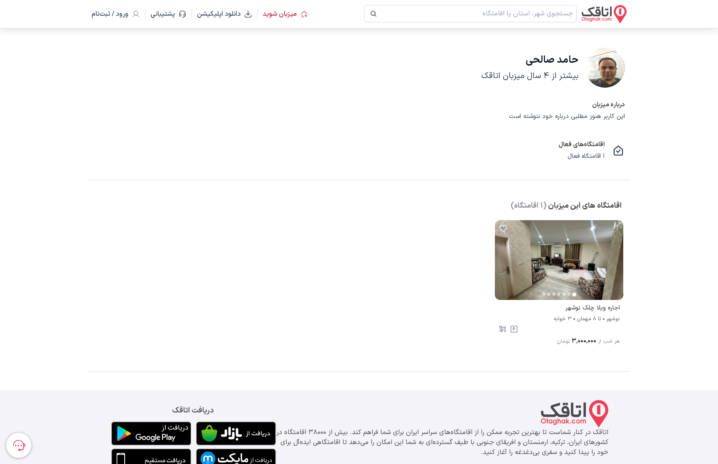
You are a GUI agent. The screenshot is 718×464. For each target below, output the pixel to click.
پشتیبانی (166, 14)
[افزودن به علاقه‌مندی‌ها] (503, 228)
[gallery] (501, 264)
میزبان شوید (280, 14)
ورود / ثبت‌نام (109, 14)
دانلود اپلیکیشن (219, 14)
